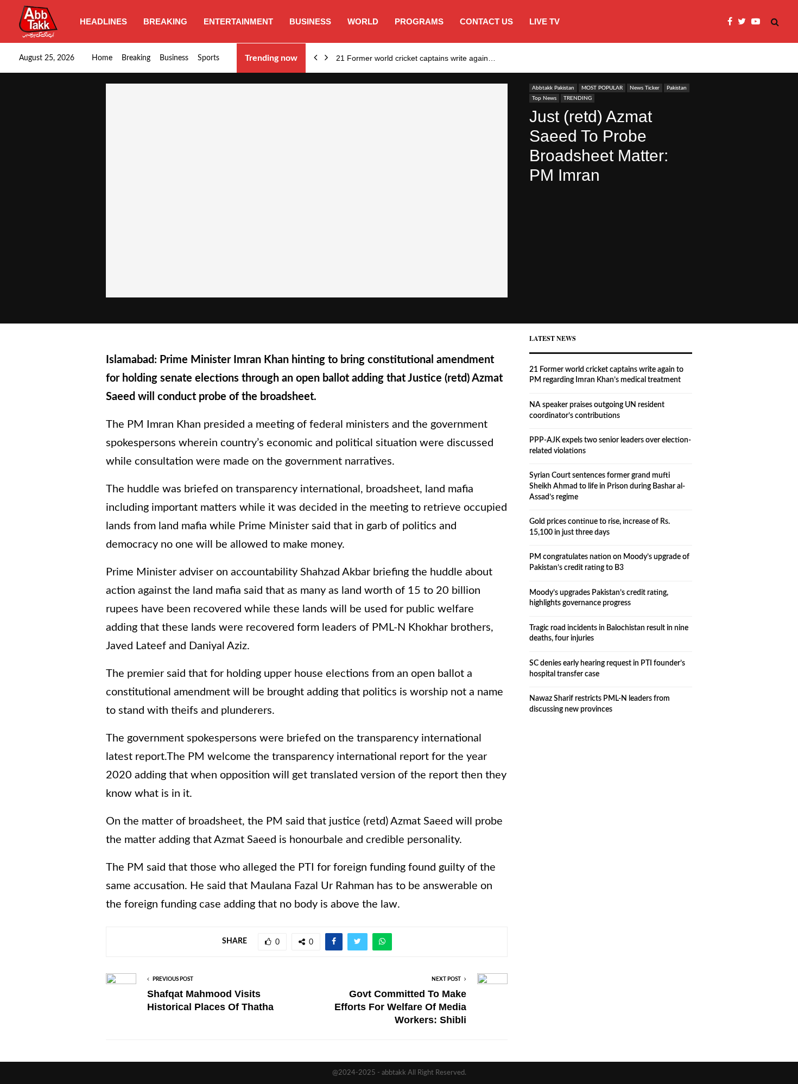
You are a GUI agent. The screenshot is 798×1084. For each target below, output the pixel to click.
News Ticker (645, 88)
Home (102, 58)
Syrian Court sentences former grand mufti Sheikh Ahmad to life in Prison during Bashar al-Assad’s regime (607, 486)
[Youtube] (758, 21)
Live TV (544, 21)
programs (419, 21)
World (362, 21)
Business (310, 21)
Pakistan (677, 88)
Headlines (103, 21)
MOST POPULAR (602, 88)
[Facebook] (732, 21)
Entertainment (238, 21)
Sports (208, 58)
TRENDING (577, 98)
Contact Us (486, 21)
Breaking (165, 21)
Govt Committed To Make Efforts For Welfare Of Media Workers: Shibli (400, 1006)
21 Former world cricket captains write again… (416, 58)
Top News (544, 98)
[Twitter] (744, 21)
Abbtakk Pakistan (553, 88)
